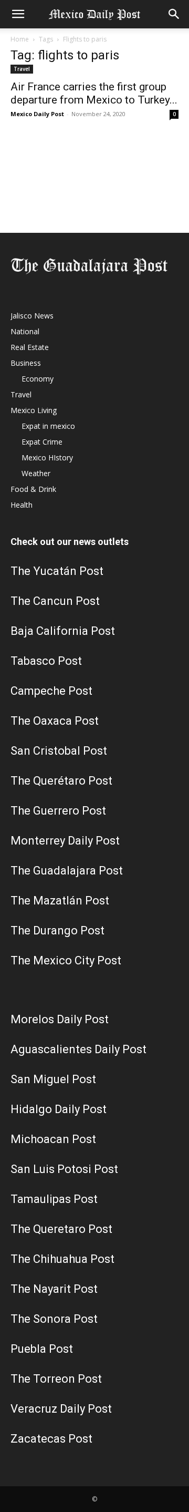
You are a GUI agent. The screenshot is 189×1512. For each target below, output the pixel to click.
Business (25, 363)
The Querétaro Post (61, 780)
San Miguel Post (53, 1079)
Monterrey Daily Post (65, 840)
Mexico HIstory (47, 457)
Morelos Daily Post (59, 1019)
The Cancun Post (55, 601)
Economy (38, 379)
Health (21, 505)
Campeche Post (51, 690)
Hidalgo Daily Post (58, 1109)
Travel (22, 69)
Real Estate (29, 347)
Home (19, 39)
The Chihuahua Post (62, 1259)
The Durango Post (57, 930)
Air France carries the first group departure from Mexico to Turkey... (93, 93)
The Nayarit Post (54, 1288)
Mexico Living (33, 410)
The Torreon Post (56, 1378)
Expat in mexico (48, 426)
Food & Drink (33, 489)
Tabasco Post (46, 660)
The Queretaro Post (61, 1229)
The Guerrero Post (58, 810)
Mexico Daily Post (37, 114)
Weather (36, 473)
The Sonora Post (54, 1318)
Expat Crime (42, 442)
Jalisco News (32, 316)
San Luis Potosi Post (64, 1169)
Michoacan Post (53, 1139)
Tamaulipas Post (54, 1199)
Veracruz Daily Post (61, 1408)
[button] (18, 14)
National (24, 331)
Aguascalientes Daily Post (78, 1049)
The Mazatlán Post (59, 900)
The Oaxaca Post (54, 720)
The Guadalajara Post (66, 870)
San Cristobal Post (58, 750)
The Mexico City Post (65, 960)
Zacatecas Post (51, 1438)
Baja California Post (62, 630)
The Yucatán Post (56, 571)
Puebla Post (41, 1348)
